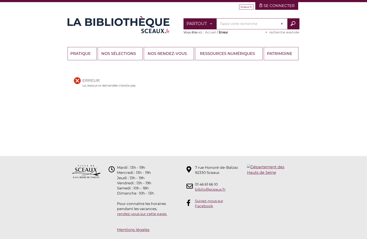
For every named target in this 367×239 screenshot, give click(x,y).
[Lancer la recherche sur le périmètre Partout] (293, 24)
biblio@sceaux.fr (210, 189)
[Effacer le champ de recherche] (282, 24)
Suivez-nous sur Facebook (209, 203)
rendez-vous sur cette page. (142, 214)
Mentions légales (133, 230)
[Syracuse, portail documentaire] (118, 24)
